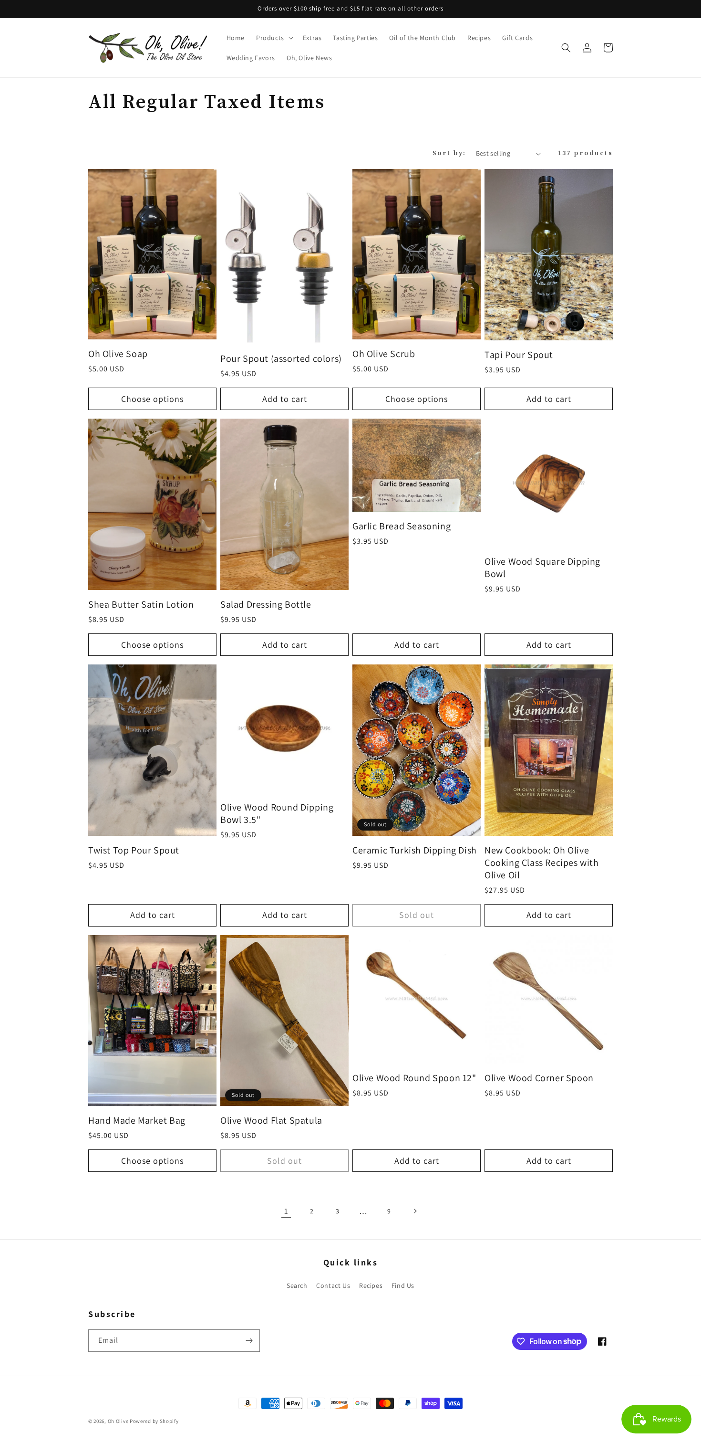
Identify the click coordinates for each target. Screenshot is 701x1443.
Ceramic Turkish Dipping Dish (414, 850)
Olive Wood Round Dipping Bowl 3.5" (276, 813)
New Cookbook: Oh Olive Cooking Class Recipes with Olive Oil (542, 862)
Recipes (370, 1285)
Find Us (403, 1285)
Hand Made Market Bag (137, 1120)
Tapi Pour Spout (519, 354)
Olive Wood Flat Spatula (271, 1120)
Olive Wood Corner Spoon (539, 1078)
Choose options (152, 398)
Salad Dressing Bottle (265, 604)
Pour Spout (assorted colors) (281, 358)
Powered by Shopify (154, 1421)
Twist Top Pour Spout (133, 850)
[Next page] (414, 1211)
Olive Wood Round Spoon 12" (414, 1078)
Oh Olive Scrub (383, 354)
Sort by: (449, 153)
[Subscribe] (248, 1340)
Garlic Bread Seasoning (401, 526)
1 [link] (286, 1211)
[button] (273, 38)
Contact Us (333, 1285)
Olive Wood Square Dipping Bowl (542, 567)
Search (297, 1285)
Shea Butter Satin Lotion (141, 604)
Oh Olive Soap (118, 354)
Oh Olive (118, 1421)
